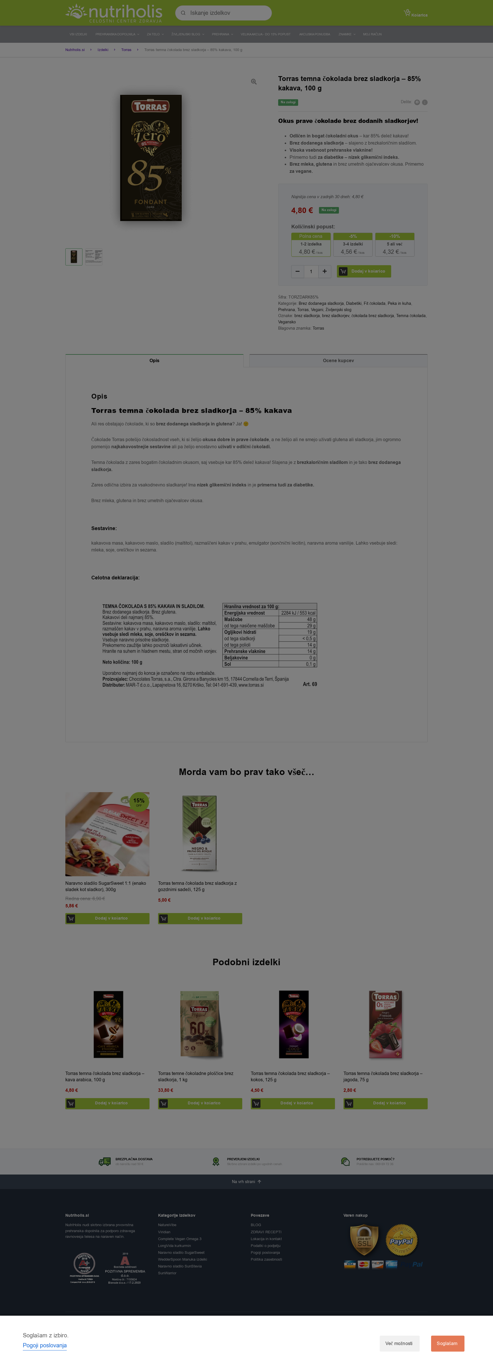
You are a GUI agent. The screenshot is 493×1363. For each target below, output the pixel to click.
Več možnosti (399, 1343)
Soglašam (447, 1343)
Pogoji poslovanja (45, 1345)
